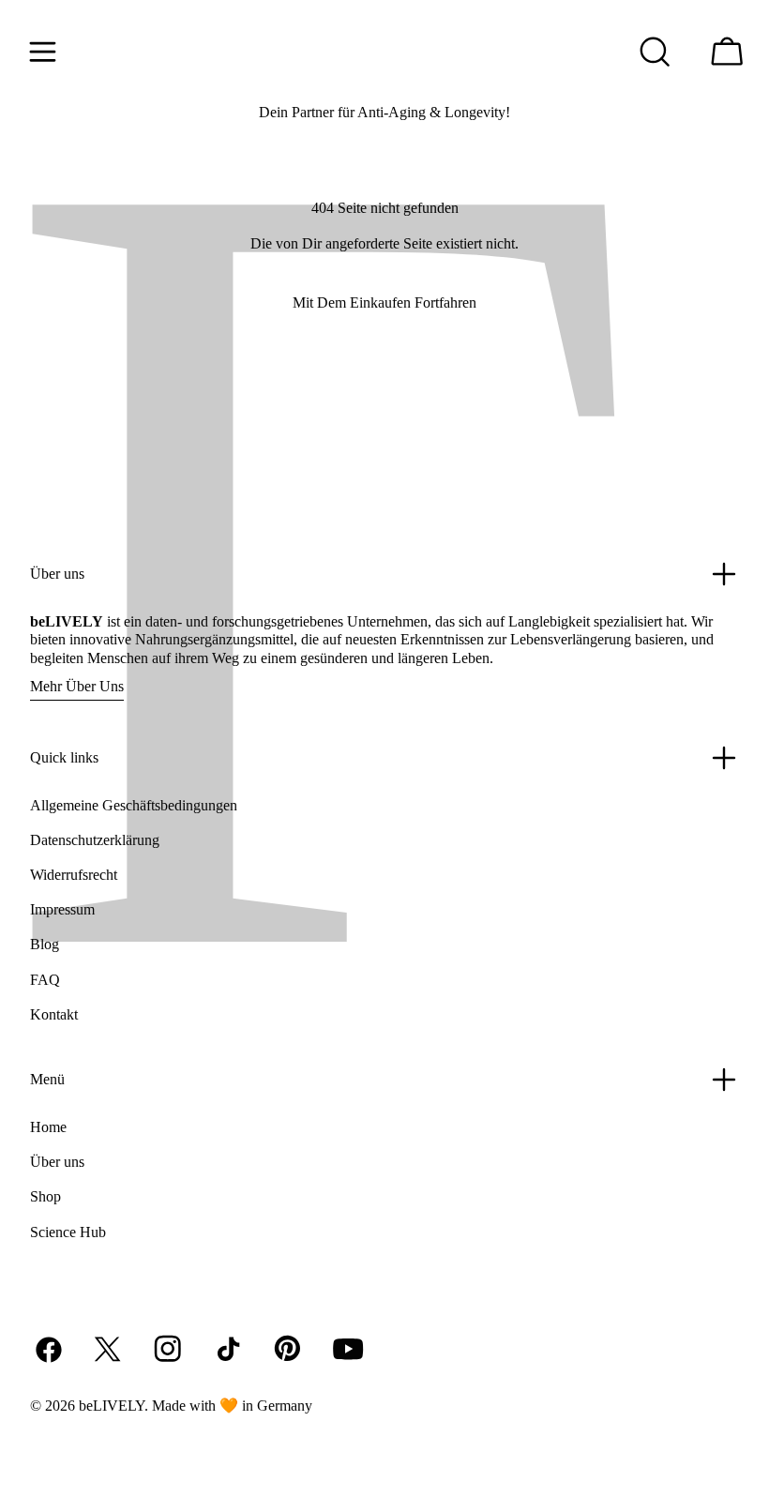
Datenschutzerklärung (94, 840)
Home (48, 1127)
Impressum (62, 909)
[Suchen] (655, 52)
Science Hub (68, 1232)
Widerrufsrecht (73, 875)
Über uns (57, 1162)
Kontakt (54, 1014)
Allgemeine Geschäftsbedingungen (133, 805)
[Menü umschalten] (42, 52)
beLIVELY (111, 1406)
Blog (44, 944)
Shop (45, 1196)
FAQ (45, 980)
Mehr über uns (77, 686)
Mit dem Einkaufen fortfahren (384, 302)
